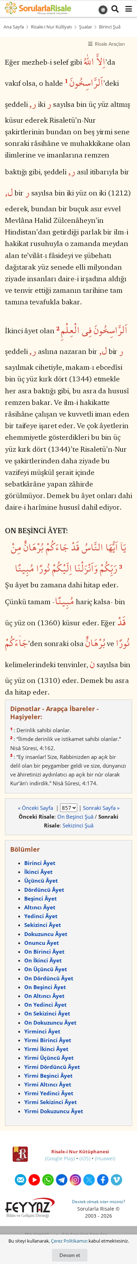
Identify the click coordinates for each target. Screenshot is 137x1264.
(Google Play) (60, 1158)
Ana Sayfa (14, 27)
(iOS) (84, 1158)
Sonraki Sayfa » (101, 807)
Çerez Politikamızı (69, 1241)
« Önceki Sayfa (36, 807)
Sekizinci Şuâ (78, 825)
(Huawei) (105, 1158)
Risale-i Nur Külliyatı (51, 27)
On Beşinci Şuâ (75, 816)
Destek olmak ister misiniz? (98, 1202)
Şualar (85, 27)
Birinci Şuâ (109, 27)
